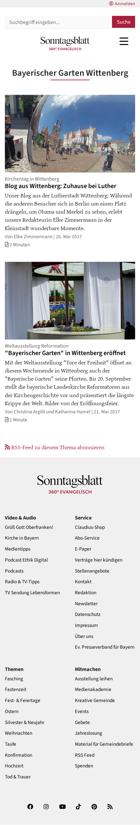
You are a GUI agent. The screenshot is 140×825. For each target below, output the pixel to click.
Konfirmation (18, 755)
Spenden (84, 766)
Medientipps (17, 549)
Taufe (10, 744)
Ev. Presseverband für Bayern (104, 647)
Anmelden (125, 4)
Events (82, 711)
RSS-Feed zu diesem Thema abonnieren (57, 447)
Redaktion (85, 592)
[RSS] (110, 809)
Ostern (12, 711)
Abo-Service (87, 538)
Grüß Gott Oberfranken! (29, 527)
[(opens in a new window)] (30, 809)
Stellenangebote (92, 571)
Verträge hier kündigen (98, 560)
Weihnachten (18, 733)
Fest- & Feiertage (22, 700)
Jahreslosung (88, 733)
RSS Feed (84, 755)
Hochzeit (14, 766)
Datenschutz (88, 614)
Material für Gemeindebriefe (104, 744)
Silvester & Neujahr (24, 722)
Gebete (82, 722)
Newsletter (86, 603)
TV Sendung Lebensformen (32, 592)
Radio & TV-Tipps (22, 581)
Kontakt (83, 581)
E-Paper (83, 549)
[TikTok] (78, 809)
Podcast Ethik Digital (26, 560)
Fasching (14, 678)
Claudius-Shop (90, 527)
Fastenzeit (15, 689)
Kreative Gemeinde (95, 700)
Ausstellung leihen (94, 678)
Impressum (86, 625)
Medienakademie (93, 689)
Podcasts (14, 571)
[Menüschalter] (124, 41)
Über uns (84, 636)
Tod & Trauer (18, 777)
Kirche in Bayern (22, 538)
